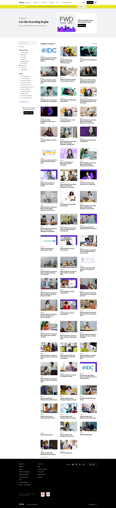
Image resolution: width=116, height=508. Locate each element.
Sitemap (40, 477)
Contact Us (40, 464)
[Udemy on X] (80, 464)
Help (39, 466)
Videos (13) (23, 67)
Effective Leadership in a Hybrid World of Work (47, 249)
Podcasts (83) (24, 63)
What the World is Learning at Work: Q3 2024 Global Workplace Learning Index (68, 143)
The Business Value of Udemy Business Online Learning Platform (49, 59)
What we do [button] (36, 2)
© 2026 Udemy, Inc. (93, 504)
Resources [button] (51, 2)
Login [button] (83, 2)
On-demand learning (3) (26, 95)
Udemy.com (22, 464)
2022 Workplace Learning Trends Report (67, 292)
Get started (90, 2)
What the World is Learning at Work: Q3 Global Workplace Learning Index (88, 251)
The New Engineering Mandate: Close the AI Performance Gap (66, 61)
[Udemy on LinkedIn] (73, 464)
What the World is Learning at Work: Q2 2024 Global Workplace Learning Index (88, 164)
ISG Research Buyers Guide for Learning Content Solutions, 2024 (49, 161)
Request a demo (28, 112)
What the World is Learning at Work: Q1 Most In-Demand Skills (68, 273)
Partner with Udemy (24, 474)
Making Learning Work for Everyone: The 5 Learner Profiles (48, 184)
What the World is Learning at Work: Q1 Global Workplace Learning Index (68, 229)
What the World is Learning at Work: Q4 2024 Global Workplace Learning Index (88, 121)
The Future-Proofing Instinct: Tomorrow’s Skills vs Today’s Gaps (48, 81)
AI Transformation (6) (25, 76)
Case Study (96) (24, 52)
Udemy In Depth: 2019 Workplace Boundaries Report (49, 399)
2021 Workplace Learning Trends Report (67, 313)
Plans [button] (57, 2)
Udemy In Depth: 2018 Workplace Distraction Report (88, 417)
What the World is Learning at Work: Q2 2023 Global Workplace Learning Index (49, 230)
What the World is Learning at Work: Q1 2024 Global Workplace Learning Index (68, 186)
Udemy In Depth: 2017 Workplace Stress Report (67, 435)
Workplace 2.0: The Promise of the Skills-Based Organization (49, 100)
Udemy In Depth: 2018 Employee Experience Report (68, 417)
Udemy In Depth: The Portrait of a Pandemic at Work (68, 375)
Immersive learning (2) (26, 80)
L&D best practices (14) (26, 85)
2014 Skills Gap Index (66, 453)
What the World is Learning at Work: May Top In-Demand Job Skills (88, 314)
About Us (21, 466)
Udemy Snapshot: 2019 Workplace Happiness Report (68, 399)
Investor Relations (23, 482)
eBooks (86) (23, 54)
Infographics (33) (24, 61)
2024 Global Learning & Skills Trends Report (68, 205)
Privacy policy (41, 471)
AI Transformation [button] (65, 2)
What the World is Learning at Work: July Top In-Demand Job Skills (68, 337)
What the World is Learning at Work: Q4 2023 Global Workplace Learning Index (49, 208)
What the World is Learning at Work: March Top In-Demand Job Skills (49, 335)
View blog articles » (23, 101)
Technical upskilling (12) (26, 97)
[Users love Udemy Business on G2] (47, 496)
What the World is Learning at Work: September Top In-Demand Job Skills (49, 315)
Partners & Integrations (24, 471)
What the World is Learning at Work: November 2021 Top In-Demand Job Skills (49, 294)
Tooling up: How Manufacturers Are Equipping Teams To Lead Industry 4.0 (88, 101)
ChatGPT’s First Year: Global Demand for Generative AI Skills (87, 269)
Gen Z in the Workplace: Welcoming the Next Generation (66, 163)
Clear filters (21, 46)
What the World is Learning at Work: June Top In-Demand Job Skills (49, 380)
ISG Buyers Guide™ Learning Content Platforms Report (68, 80)
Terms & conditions (42, 469)
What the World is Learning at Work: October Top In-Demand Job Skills (88, 294)
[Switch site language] (95, 2)
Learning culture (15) (25, 89)
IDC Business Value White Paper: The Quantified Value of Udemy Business (88, 377)
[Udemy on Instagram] (83, 464)
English (93, 464)
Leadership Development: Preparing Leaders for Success (88, 227)
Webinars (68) (24, 69)
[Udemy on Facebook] (76, 464)
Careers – (24, 484)
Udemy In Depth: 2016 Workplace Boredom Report (48, 453)
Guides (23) (23, 59)
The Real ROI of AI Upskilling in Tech (88, 60)
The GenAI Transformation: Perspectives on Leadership (87, 183)
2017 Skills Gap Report (86, 434)
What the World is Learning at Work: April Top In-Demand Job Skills (49, 357)
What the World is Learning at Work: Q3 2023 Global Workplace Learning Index (88, 207)
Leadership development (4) (27, 87)
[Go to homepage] (28, 504)
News (20, 479)
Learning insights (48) (25, 91)
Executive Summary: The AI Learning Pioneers (67, 120)
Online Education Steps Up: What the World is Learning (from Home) (67, 357)
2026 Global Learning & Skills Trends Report (68, 100)
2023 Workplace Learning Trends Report (67, 249)
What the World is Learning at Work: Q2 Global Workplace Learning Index (49, 273)
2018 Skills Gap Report (47, 435)
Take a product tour (23, 477)
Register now (82, 6)
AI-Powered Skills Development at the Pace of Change (48, 121)
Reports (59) (23, 65)
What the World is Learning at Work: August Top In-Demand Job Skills (88, 336)
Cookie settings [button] (41, 474)
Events (23, 57)
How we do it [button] (44, 2)
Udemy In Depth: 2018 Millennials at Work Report (48, 417)
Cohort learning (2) (25, 78)
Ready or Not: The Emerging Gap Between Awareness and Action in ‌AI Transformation (88, 81)
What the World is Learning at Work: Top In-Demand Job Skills (88, 357)
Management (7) (24, 93)
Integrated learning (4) (26, 82)
